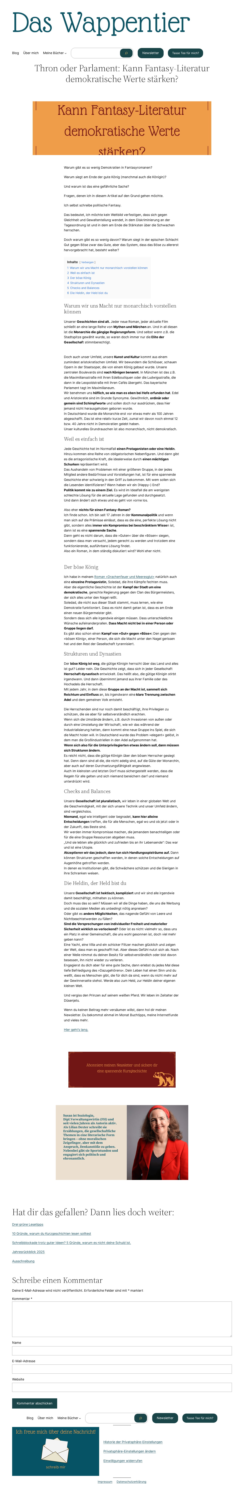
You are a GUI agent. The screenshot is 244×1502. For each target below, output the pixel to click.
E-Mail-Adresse (23, 1361)
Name (16, 1342)
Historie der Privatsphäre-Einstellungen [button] (133, 1442)
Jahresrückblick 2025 (28, 1252)
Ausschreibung (23, 1261)
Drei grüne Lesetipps (27, 1224)
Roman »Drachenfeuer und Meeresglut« (124, 577)
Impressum (105, 1481)
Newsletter (150, 53)
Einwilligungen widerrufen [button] (122, 1461)
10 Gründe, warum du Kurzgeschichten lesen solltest (51, 1233)
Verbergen (87, 262)
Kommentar (22, 1299)
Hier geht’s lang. (76, 1030)
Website (18, 1379)
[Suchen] (126, 53)
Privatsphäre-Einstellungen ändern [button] (129, 1451)
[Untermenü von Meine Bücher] (66, 53)
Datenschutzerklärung (131, 1481)
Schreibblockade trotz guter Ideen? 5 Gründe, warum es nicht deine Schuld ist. (71, 1243)
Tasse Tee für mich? (185, 53)
